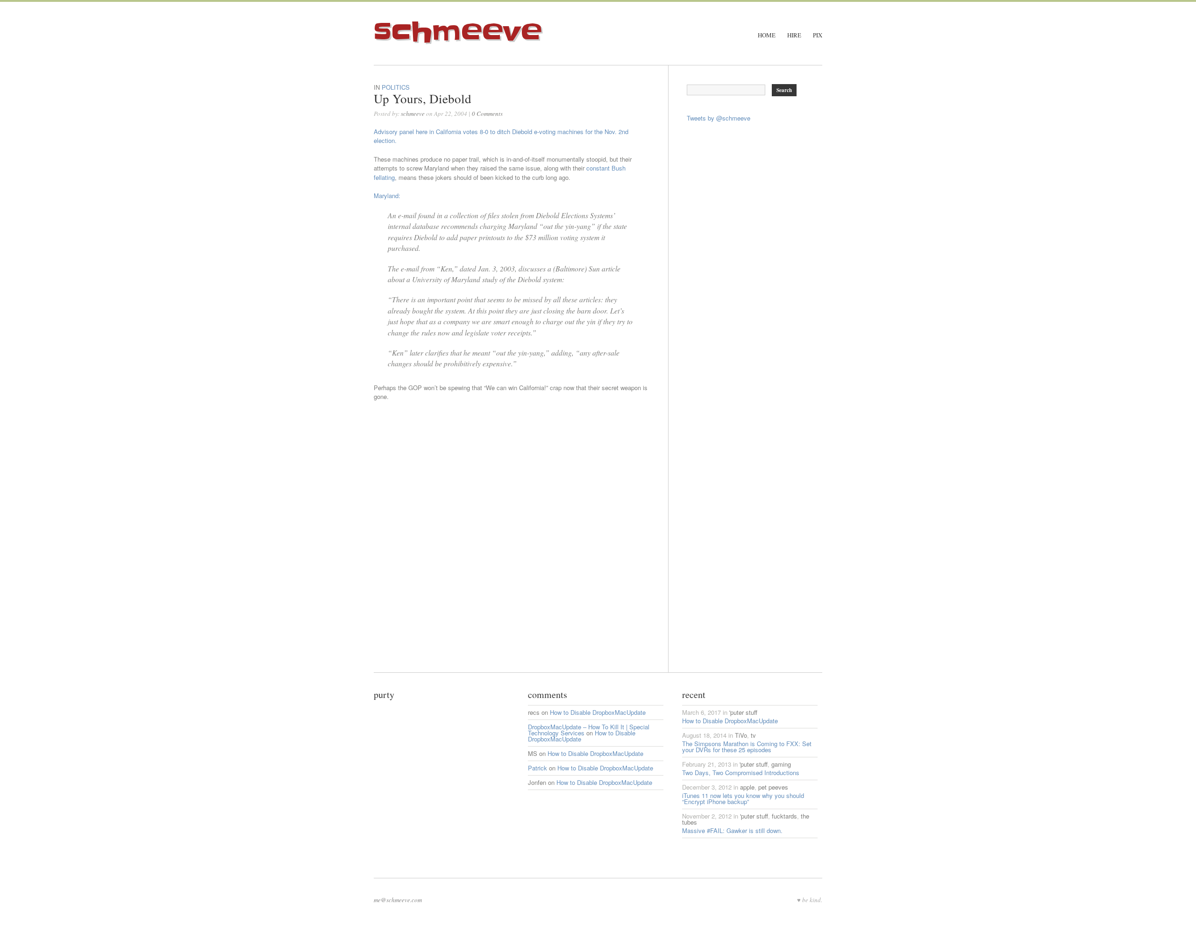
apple (747, 787)
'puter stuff (743, 712)
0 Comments (487, 113)
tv (753, 735)
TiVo (741, 735)
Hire (794, 35)
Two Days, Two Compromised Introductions (740, 772)
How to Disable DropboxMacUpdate (598, 712)
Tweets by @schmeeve (718, 118)
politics (396, 87)
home (767, 35)
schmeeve (458, 32)
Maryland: (387, 195)
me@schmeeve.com (398, 900)
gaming (781, 764)
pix (817, 35)
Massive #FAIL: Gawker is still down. (732, 830)
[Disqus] (521, 555)
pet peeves (773, 787)
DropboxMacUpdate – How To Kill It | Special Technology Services (588, 729)
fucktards (784, 816)
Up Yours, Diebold (422, 98)
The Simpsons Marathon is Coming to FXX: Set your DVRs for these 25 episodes (747, 746)
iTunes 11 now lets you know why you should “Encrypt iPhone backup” (743, 798)
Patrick (537, 767)
